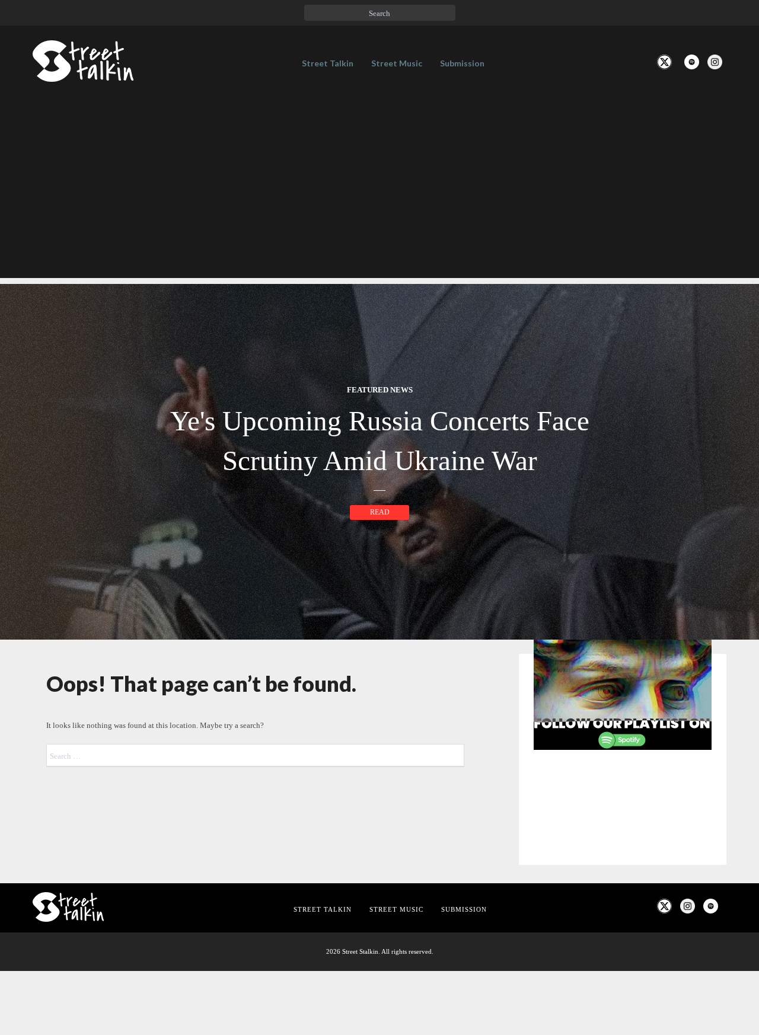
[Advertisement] (379, 195)
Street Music (396, 63)
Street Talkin (327, 63)
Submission (462, 63)
